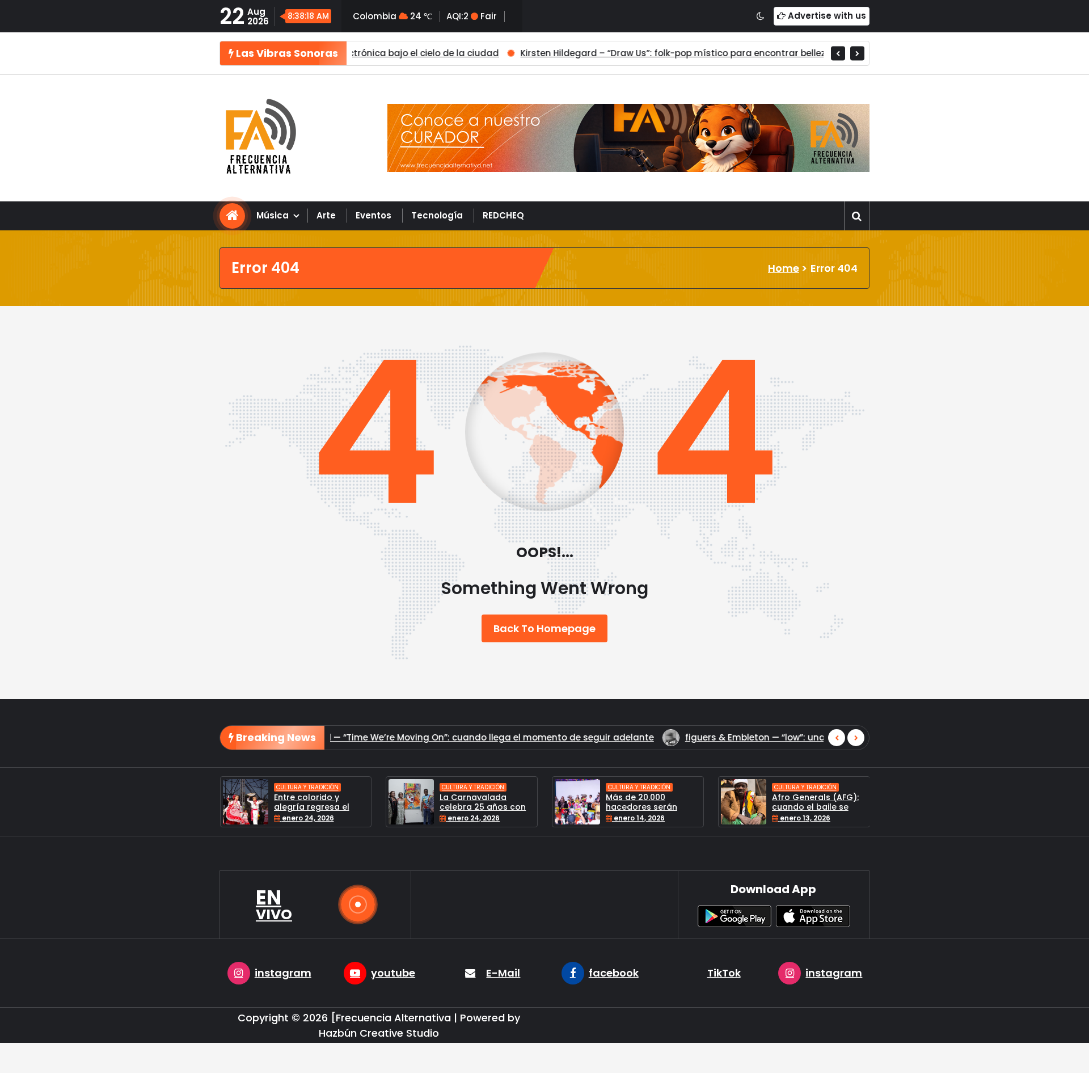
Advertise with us (826, 16)
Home (783, 268)
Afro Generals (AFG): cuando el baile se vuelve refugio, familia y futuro (774, 811)
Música (272, 215)
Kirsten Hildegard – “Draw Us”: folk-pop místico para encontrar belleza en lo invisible (599, 53)
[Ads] (628, 138)
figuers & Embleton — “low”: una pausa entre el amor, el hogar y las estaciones (645, 737)
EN (274, 904)
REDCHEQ (503, 215)
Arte (326, 215)
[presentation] (838, 53)
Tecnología (437, 215)
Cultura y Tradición (264, 787)
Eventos (373, 215)
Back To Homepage (544, 628)
